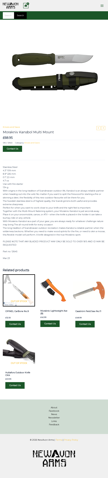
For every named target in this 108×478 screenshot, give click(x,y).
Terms (59, 440)
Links (54, 421)
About (54, 407)
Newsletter (54, 417)
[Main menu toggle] (102, 5)
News (54, 414)
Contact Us (12, 148)
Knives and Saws (11, 127)
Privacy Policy (71, 440)
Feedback (54, 424)
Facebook (54, 411)
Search (20, 15)
